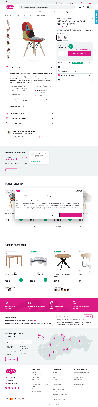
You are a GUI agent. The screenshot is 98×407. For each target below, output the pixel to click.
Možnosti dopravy (36, 377)
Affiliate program (57, 384)
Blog (54, 377)
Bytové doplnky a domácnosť (41, 12)
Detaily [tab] (49, 196)
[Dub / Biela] (58, 289)
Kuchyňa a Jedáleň (13, 15)
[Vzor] (65, 37)
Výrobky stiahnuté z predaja (59, 399)
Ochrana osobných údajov (80, 374)
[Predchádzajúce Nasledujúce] (14, 200)
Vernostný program (36, 391)
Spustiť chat (64, 3)
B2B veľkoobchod (57, 392)
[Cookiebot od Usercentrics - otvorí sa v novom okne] (75, 191)
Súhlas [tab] (26, 196)
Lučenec (9, 354)
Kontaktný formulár (49, 3)
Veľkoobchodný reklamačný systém (61, 394)
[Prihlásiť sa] (80, 7)
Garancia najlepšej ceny (84, 49)
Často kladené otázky (37, 374)
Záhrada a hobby (26, 12)
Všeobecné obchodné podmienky (81, 372)
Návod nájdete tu (78, 324)
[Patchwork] (59, 37)
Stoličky (20, 15)
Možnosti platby (36, 379)
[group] (33, 40)
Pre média (55, 396)
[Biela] (6, 289)
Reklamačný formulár (58, 374)
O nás (54, 387)
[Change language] (91, 3)
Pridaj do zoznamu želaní (92, 18)
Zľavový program (36, 388)
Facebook (6, 388)
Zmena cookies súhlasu (79, 384)
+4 (8, 57)
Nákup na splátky (36, 382)
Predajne (85, 3)
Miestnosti (15, 12)
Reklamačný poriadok (79, 377)
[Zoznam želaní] (83, 7)
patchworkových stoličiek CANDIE (18, 101)
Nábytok (7, 12)
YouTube (12, 388)
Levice (8, 349)
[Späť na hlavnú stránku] (10, 7)
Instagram (9, 388)
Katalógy (55, 379)
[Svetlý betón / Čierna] (68, 289)
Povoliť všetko (71, 215)
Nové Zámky (25, 348)
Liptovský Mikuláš (11, 351)
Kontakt (55, 372)
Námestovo (24, 346)
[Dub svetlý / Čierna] (62, 289)
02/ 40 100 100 (75, 3)
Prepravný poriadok (78, 379)
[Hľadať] (21, 7)
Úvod (6, 15)
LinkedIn (18, 388)
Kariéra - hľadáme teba (58, 389)
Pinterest (15, 388)
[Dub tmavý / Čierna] (65, 289)
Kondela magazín (57, 382)
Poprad (23, 350)
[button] (75, 63)
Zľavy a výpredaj (63, 12)
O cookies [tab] (72, 196)
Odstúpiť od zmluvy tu (79, 382)
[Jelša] (9, 289)
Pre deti (54, 12)
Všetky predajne (11, 359)
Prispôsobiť (48, 215)
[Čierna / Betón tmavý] (55, 289)
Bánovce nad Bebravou (10, 347)
